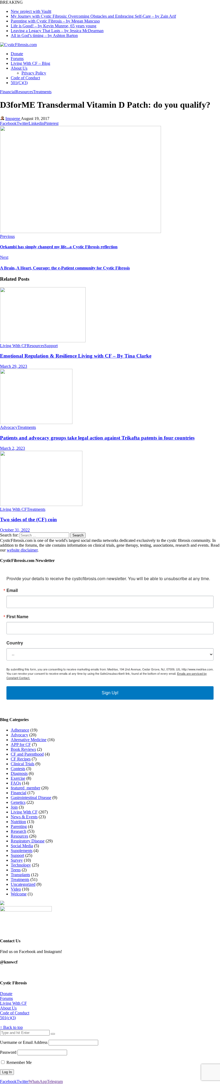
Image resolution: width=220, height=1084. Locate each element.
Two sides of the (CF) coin (28, 519)
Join (14, 807)
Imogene (13, 118)
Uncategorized (23, 884)
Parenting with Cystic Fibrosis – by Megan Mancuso (55, 21)
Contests (18, 768)
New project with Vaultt (31, 11)
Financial (8, 91)
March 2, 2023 (12, 448)
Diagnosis (19, 773)
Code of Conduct (25, 78)
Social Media (22, 845)
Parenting (19, 826)
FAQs (16, 783)
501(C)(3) (19, 82)
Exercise (18, 778)
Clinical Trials (22, 764)
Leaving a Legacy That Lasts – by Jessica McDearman (57, 30)
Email (12, 590)
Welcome (19, 894)
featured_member (25, 788)
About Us (19, 68)
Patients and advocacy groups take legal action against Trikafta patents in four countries (97, 438)
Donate (17, 53)
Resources (24, 91)
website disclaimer (22, 550)
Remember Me (18, 1062)
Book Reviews (23, 749)
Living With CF (13, 345)
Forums (17, 58)
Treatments (42, 91)
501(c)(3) (8, 1017)
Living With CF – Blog (30, 63)
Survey (17, 860)
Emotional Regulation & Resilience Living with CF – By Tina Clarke (75, 356)
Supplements (21, 850)
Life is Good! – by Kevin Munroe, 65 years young (53, 26)
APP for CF (21, 744)
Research (18, 831)
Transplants (20, 874)
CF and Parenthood (27, 754)
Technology (21, 865)
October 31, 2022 (15, 530)
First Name (17, 616)
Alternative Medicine (28, 739)
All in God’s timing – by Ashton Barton (44, 35)
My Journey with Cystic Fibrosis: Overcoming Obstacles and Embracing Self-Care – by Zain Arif (93, 16)
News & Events (24, 817)
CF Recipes (21, 759)
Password (8, 1052)
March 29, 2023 (13, 366)
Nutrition (18, 821)
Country (14, 643)
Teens (16, 870)
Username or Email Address (23, 1042)
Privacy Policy (33, 73)
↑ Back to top (11, 1027)
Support (51, 345)
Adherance (20, 730)
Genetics (18, 802)
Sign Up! (110, 693)
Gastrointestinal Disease (31, 797)
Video (16, 889)
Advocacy (8, 427)
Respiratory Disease (28, 841)
